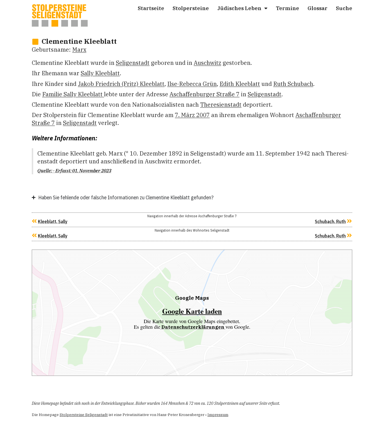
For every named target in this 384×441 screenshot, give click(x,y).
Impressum (217, 414)
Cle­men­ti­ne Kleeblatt (79, 41)
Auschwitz (207, 63)
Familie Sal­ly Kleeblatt (73, 94)
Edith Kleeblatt (240, 84)
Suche (344, 8)
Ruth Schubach (293, 84)
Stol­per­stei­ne (191, 8)
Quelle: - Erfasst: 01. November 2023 (74, 171)
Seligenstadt (133, 63)
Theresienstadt (220, 104)
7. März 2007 (192, 115)
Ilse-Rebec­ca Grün (192, 84)
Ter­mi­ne (287, 8)
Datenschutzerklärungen (192, 327)
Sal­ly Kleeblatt (100, 73)
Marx (79, 49)
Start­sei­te (151, 8)
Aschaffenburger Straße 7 (205, 94)
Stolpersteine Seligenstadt (84, 414)
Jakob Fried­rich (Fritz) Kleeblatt (121, 84)
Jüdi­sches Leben (239, 8)
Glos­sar (317, 8)
